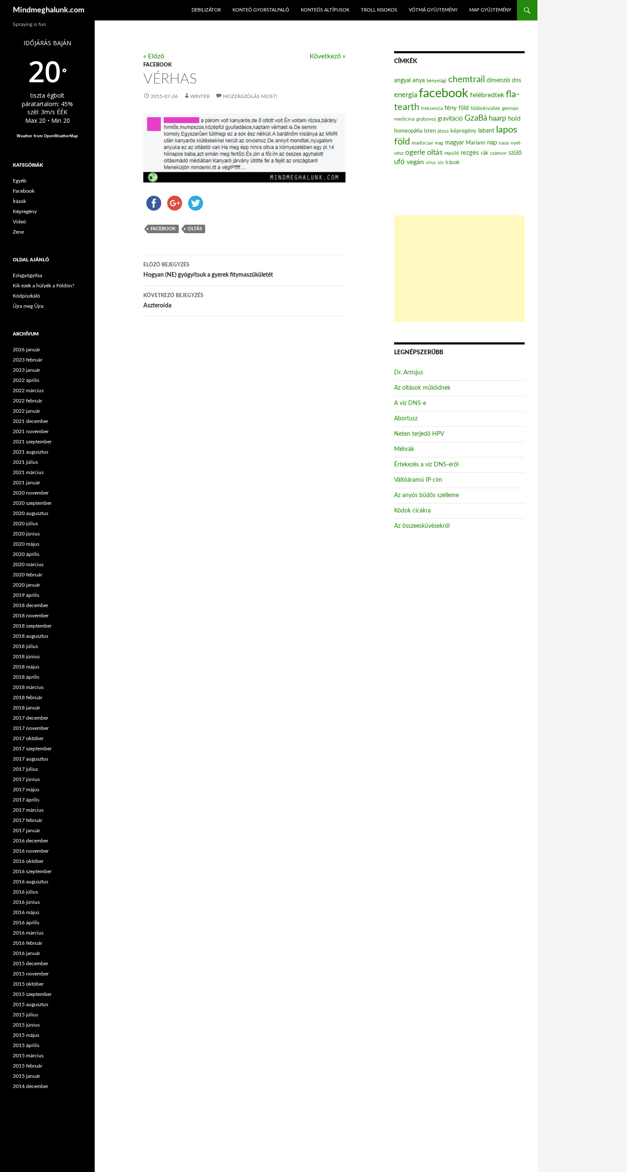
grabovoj (426, 119)
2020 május (26, 544)
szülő (515, 153)
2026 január (26, 349)
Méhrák (404, 449)
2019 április (26, 595)
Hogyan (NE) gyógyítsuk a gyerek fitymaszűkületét (208, 270)
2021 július (25, 462)
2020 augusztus (30, 513)
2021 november (31, 431)
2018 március (28, 687)
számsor (498, 153)
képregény (463, 131)
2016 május (26, 912)
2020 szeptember (32, 503)
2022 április (26, 380)
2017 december (30, 718)
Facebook (157, 64)
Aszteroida (173, 301)
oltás (195, 228)
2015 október (28, 984)
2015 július (25, 1014)
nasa (504, 142)
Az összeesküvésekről (422, 526)
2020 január (26, 584)
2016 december (30, 840)
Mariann (475, 143)
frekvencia (432, 108)
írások (452, 162)
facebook (163, 228)
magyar (454, 143)
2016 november (31, 851)
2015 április (26, 1045)
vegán (415, 162)
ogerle (415, 152)
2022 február (27, 400)
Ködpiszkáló (26, 295)
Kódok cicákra (412, 511)
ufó (399, 162)
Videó (19, 221)
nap (492, 142)
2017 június (26, 779)
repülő (451, 153)
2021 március (28, 472)
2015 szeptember (32, 994)
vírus (431, 162)
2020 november (31, 492)
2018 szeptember (32, 625)
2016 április (26, 922)
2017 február (27, 820)
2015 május (26, 1035)
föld (464, 108)
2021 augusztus (30, 451)
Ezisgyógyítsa (27, 275)
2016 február (27, 943)
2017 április (26, 799)
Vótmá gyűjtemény (433, 10)
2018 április (26, 677)
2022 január (26, 411)
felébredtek (487, 95)
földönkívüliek (485, 108)
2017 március (28, 810)
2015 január (26, 1076)
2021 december (30, 421)
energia (405, 95)
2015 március (28, 1055)
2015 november (31, 973)
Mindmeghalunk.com (48, 10)
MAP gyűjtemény (490, 10)
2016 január (26, 953)
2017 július (25, 769)
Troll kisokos (379, 10)
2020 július (25, 523)
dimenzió (498, 81)
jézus (443, 130)
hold (514, 119)
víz (441, 162)
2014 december (30, 1086)
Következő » (327, 56)
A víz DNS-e (410, 403)
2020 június (26, 533)
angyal (402, 80)
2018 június (26, 656)
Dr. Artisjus (408, 373)
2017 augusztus (30, 758)
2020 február (27, 574)
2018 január (26, 707)
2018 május (26, 666)
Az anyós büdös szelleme (426, 495)
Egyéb (19, 180)
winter (200, 96)
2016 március (28, 932)
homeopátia (408, 131)
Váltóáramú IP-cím (418, 480)
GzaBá (475, 118)
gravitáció (450, 119)
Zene (18, 231)
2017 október (28, 738)
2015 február (27, 1065)
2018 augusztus (30, 636)
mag (439, 143)
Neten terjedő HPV (419, 434)
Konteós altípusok (325, 10)
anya (418, 81)
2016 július (25, 891)
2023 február (27, 359)
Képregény (25, 211)
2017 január (26, 830)
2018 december (30, 605)
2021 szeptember (32, 441)
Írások (19, 201)
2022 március (28, 390)
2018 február (27, 697)
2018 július (25, 646)
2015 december (30, 963)
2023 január (26, 370)
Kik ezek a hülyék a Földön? (43, 285)
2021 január (26, 482)
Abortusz (406, 419)
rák (484, 153)
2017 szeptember (32, 748)
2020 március (28, 564)
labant (486, 130)
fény (450, 108)
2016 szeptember (32, 871)
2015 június (26, 1024)
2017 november (31, 728)
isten (430, 131)
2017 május (26, 789)
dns (516, 81)
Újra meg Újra (28, 306)
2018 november (31, 615)
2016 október (28, 861)
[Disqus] (238, 456)
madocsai (422, 142)
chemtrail (466, 79)
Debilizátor (206, 10)
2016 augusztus (30, 881)
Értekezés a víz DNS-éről (426, 465)
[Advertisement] (459, 268)
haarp (497, 118)
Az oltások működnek (422, 388)
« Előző (153, 56)
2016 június (26, 902)
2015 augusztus (30, 1004)
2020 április (26, 554)
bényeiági (437, 80)
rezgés (470, 153)
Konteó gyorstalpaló (260, 10)
